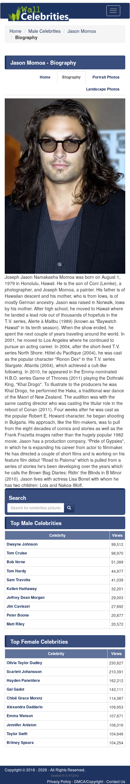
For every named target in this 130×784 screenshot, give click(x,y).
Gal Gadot (15, 689)
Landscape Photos (103, 89)
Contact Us (115, 781)
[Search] (69, 507)
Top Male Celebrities (36, 523)
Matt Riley (16, 624)
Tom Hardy (16, 571)
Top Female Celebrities (39, 641)
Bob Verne (16, 562)
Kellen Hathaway (22, 588)
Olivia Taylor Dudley (24, 662)
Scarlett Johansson (24, 671)
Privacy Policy (59, 781)
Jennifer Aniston (21, 725)
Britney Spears (20, 742)
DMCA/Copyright (88, 781)
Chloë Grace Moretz (24, 698)
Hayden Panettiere (23, 680)
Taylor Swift (17, 733)
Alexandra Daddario (25, 707)
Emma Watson (20, 715)
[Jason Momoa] (65, 186)
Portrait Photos (106, 77)
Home (45, 77)
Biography (71, 77)
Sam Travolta (18, 579)
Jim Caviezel (18, 606)
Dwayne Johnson (22, 544)
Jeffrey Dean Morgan (25, 597)
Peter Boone (18, 615)
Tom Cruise (17, 553)
